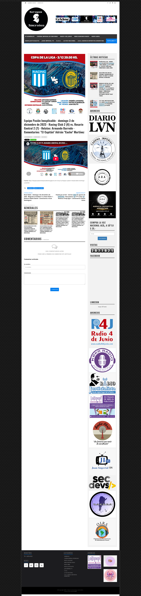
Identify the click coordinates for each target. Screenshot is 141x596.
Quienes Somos (32, 3)
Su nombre (27, 264)
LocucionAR (74, 591)
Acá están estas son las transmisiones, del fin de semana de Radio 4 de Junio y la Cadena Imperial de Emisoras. (46, 229)
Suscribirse (102, 238)
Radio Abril (96, 36)
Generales (30, 36)
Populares (111, 41)
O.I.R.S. (58, 41)
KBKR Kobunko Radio (81, 36)
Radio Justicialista (32, 41)
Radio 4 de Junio (66, 36)
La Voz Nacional (69, 41)
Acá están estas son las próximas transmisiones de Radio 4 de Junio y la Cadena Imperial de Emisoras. (30, 229)
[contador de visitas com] (102, 250)
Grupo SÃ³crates (102, 306)
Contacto (40, 3)
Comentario (27, 273)
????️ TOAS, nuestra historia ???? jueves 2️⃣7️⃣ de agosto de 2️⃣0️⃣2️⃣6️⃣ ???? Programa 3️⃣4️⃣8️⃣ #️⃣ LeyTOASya (107, 103)
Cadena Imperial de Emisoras (47, 36)
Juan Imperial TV (48, 41)
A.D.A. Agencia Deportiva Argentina (91, 41)
